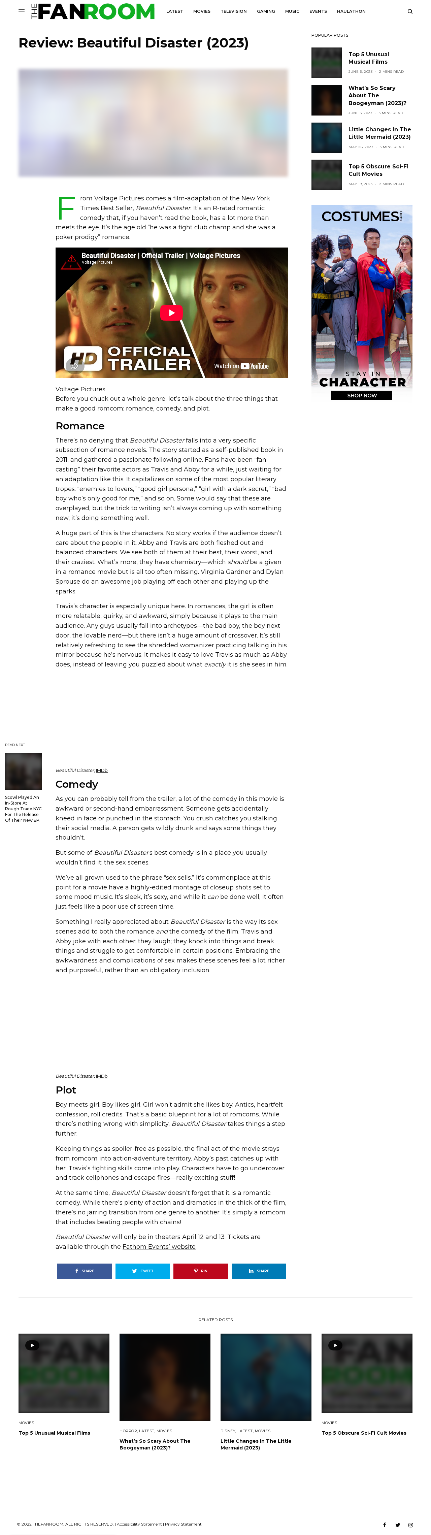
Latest (146, 1431)
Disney (228, 1431)
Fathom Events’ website (159, 1246)
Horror (128, 1431)
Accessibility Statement (139, 1524)
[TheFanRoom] (93, 11)
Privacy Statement (183, 1524)
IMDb (102, 770)
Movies (26, 1422)
